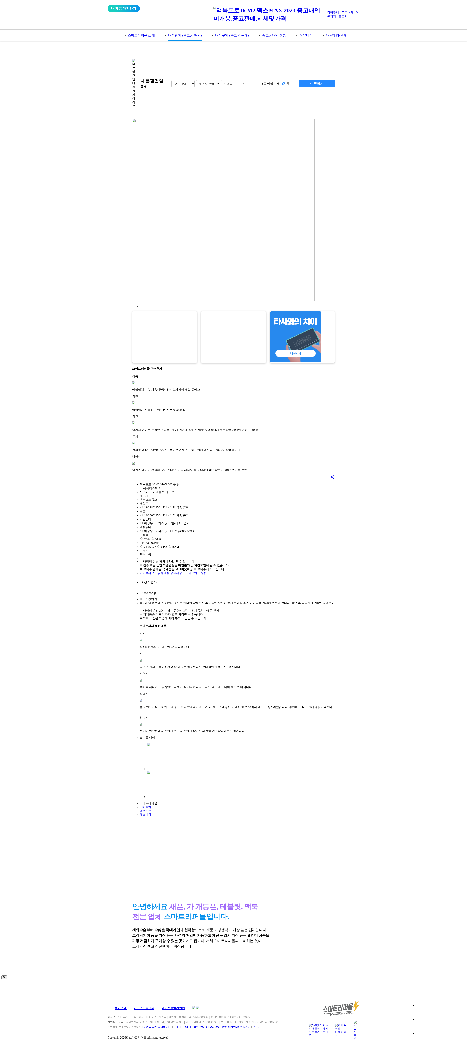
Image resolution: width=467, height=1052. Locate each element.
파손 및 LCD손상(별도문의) (176, 531)
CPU (164, 546)
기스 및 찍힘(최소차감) (173, 523)
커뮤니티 (306, 35)
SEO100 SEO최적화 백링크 (190, 1027)
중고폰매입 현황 (274, 35)
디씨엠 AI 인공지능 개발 (157, 1027)
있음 (147, 538)
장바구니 (333, 12)
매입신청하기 (148, 599)
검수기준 (145, 810)
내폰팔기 (316, 84)
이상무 (148, 523)
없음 (158, 538)
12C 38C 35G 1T (154, 507)
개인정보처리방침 (173, 1008)
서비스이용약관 (144, 1008)
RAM (175, 546)
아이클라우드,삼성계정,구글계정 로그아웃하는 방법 (173, 573)
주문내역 (347, 12)
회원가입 (245, 1027)
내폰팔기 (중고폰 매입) (185, 35)
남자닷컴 (214, 1027)
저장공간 (150, 546)
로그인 (343, 16)
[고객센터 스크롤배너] (439, 1010)
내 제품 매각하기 (123, 8)
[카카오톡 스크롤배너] (439, 1024)
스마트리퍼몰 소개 (141, 35)
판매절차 (145, 807)
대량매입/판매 (336, 35)
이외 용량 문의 (179, 507)
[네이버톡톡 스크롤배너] (439, 1038)
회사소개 (121, 1008)
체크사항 (145, 814)
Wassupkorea (230, 1027)
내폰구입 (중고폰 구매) (232, 35)
